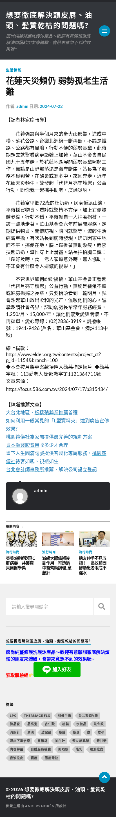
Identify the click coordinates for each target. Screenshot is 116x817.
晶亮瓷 (32, 724)
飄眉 (34, 758)
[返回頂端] (104, 777)
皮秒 (101, 732)
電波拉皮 (96, 749)
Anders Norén (40, 806)
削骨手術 (64, 715)
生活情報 (14, 70)
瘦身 (76, 732)
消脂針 (15, 732)
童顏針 (42, 741)
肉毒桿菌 (16, 749)
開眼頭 (63, 749)
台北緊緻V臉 (88, 715)
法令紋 (99, 724)
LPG (13, 715)
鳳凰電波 (51, 758)
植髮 (65, 724)
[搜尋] (101, 606)
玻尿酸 (46, 732)
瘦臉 (62, 732)
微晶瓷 (15, 724)
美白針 (60, 741)
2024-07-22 (51, 106)
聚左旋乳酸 (80, 741)
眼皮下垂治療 (20, 741)
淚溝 (30, 732)
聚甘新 (102, 741)
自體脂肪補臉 (41, 749)
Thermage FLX (37, 715)
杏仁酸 (50, 724)
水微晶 (81, 724)
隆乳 (79, 749)
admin (22, 106)
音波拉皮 (16, 758)
